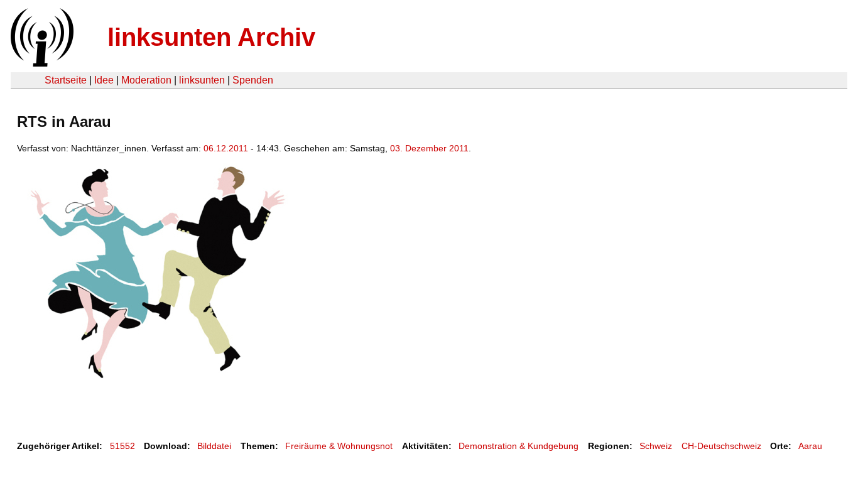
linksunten (202, 80)
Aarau (810, 446)
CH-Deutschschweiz (721, 446)
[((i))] (41, 63)
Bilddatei (214, 446)
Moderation (146, 80)
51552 (122, 446)
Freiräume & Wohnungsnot (339, 446)
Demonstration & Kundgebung (518, 446)
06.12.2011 (226, 148)
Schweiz (655, 446)
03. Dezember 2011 (429, 148)
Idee (104, 80)
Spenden (252, 80)
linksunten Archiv (211, 37)
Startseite (66, 80)
